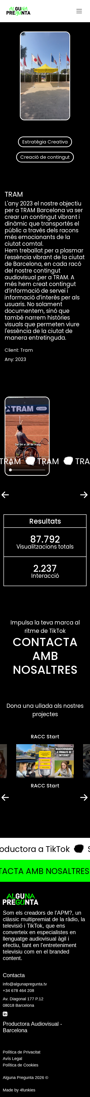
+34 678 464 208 (18, 990)
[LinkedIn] (5, 1013)
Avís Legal (12, 1058)
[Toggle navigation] (79, 11)
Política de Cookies (20, 1065)
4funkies (27, 1090)
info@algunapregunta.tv (25, 984)
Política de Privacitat (21, 1052)
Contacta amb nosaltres (45, 656)
